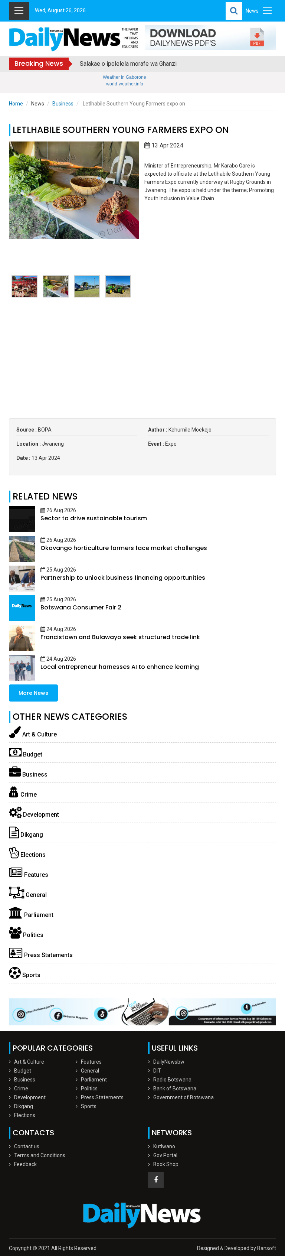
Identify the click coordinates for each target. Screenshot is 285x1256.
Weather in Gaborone (124, 77)
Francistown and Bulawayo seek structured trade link (120, 637)
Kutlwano (164, 1146)
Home (16, 104)
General (35, 894)
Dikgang (31, 834)
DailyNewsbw (168, 1062)
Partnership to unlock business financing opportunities (122, 577)
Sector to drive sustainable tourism (93, 518)
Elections (32, 854)
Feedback (25, 1164)
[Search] (234, 11)
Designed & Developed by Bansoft (236, 1248)
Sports (30, 975)
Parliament (38, 914)
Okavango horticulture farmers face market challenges (123, 548)
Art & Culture (39, 734)
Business (62, 104)
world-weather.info (124, 84)
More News (33, 693)
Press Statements (48, 955)
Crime (28, 794)
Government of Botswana (183, 1097)
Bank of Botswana (174, 1088)
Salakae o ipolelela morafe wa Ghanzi (128, 63)
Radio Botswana (172, 1080)
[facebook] (156, 1180)
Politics (32, 934)
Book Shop (165, 1164)
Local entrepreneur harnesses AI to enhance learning (119, 667)
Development (40, 814)
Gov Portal (165, 1155)
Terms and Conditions (39, 1155)
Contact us (26, 1146)
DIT (157, 1071)
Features (35, 874)
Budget (32, 754)
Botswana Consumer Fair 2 (80, 607)
